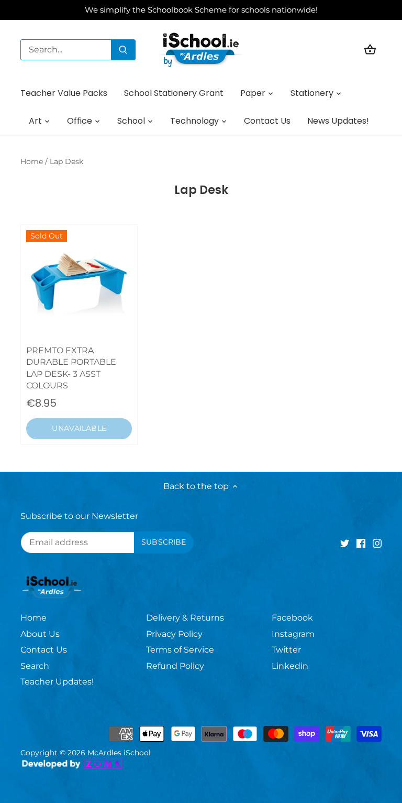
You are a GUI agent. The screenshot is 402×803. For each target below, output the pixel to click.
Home (33, 618)
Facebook (292, 618)
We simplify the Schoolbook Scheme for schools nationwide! (201, 10)
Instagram (293, 634)
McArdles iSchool (119, 752)
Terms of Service (180, 650)
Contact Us (43, 650)
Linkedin (290, 666)
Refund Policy (175, 666)
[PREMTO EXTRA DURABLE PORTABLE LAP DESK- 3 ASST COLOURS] (79, 283)
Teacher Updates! (57, 682)
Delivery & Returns (185, 618)
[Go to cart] (370, 49)
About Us (40, 634)
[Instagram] (377, 543)
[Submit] (123, 50)
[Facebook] (360, 543)
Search (34, 666)
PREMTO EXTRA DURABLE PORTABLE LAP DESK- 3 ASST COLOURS (71, 367)
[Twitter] (344, 543)
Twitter (286, 650)
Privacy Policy (174, 634)
